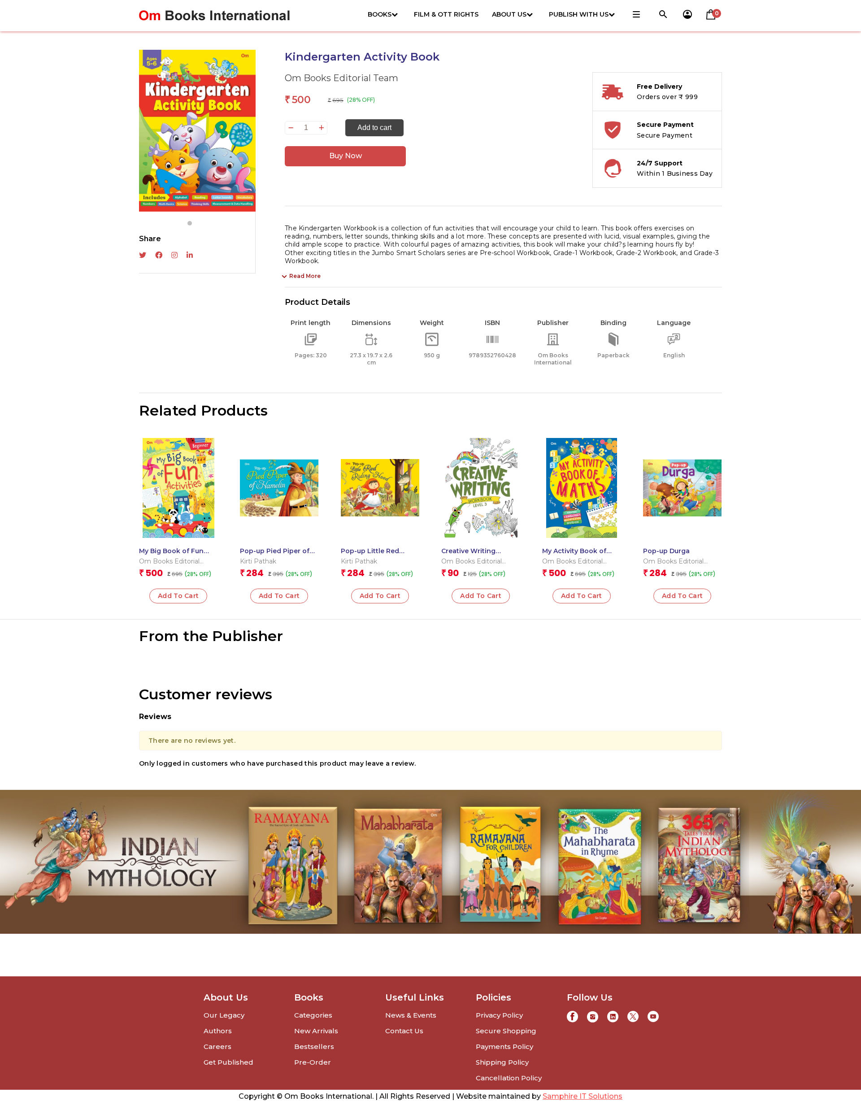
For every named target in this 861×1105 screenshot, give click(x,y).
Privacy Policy (499, 1015)
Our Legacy (224, 1015)
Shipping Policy (502, 1062)
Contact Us (404, 1031)
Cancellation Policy (509, 1078)
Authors (218, 1031)
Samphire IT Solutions (582, 1096)
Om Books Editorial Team (341, 78)
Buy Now (345, 156)
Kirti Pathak (258, 561)
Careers (217, 1046)
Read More (305, 276)
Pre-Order (312, 1062)
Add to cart (374, 127)
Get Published (228, 1062)
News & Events (410, 1015)
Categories (313, 1015)
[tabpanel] (197, 131)
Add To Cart (380, 596)
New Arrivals (316, 1031)
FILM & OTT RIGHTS (446, 14)
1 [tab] (189, 223)
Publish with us (579, 14)
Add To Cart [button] (178, 596)
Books (379, 14)
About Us (509, 14)
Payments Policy (504, 1046)
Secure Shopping (506, 1031)
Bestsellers (314, 1046)
